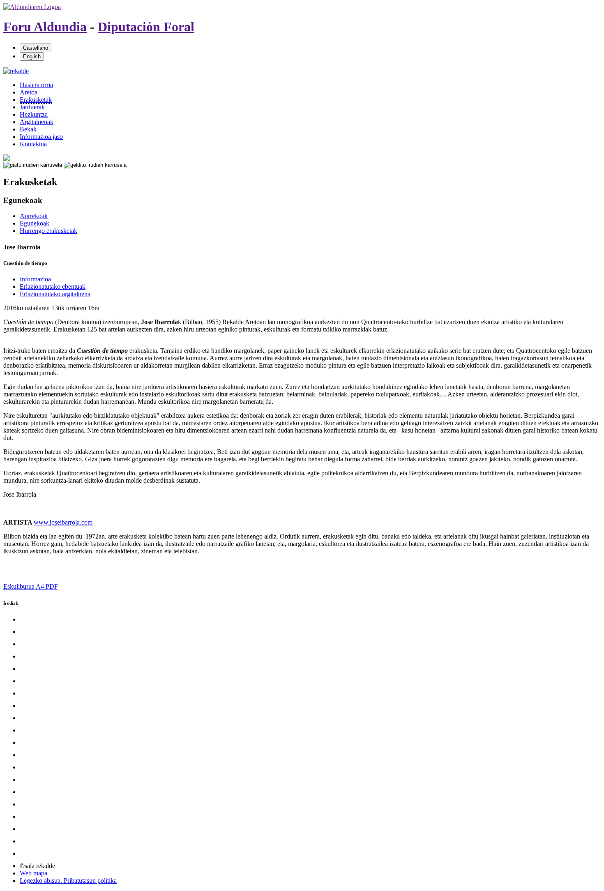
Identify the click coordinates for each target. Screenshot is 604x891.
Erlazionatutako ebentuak (52, 286)
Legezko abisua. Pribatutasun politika (68, 880)
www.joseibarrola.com (63, 522)
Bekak (28, 129)
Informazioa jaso (41, 136)
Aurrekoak (34, 215)
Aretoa (28, 92)
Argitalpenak (36, 121)
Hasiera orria (36, 84)
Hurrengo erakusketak (48, 230)
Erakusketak (36, 99)
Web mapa (33, 873)
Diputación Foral (146, 26)
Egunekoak (34, 223)
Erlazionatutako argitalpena (55, 293)
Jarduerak (32, 107)
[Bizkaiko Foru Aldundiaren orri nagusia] (32, 6)
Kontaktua (33, 143)
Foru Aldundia (45, 26)
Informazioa (35, 279)
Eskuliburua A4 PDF (30, 586)
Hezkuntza (34, 114)
